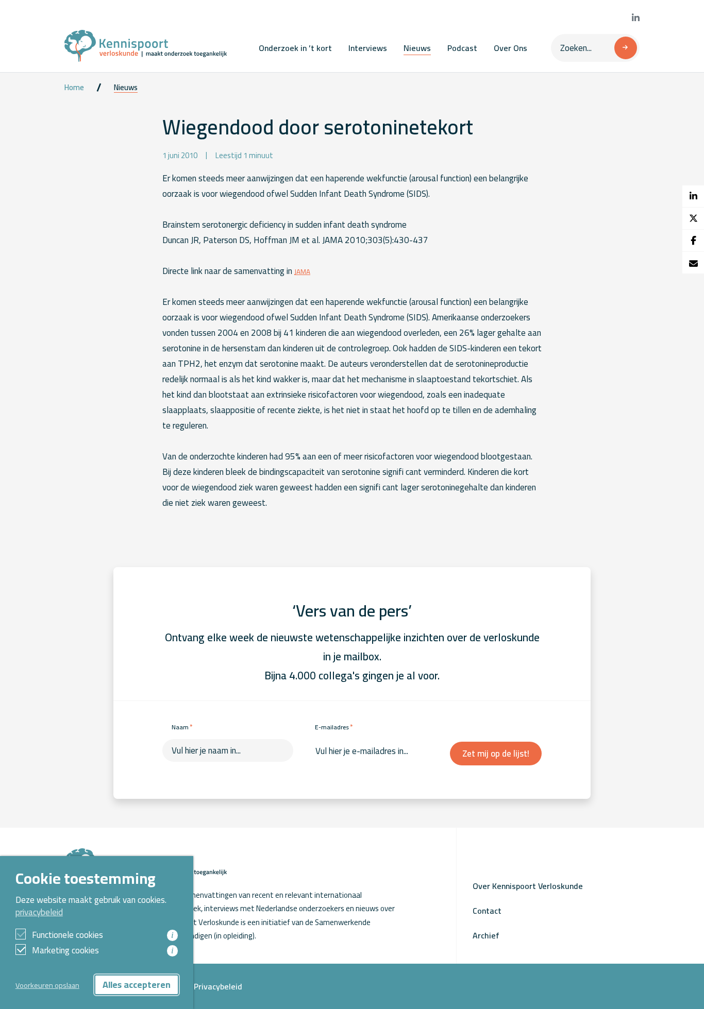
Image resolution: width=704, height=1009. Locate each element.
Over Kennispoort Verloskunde (528, 886)
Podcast (462, 48)
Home (74, 87)
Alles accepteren (137, 984)
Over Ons (510, 48)
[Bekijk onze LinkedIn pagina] (636, 18)
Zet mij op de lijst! (495, 753)
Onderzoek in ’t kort (295, 48)
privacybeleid (39, 912)
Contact (487, 910)
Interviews (367, 48)
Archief (486, 935)
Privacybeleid (218, 986)
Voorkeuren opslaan (47, 985)
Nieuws (417, 48)
